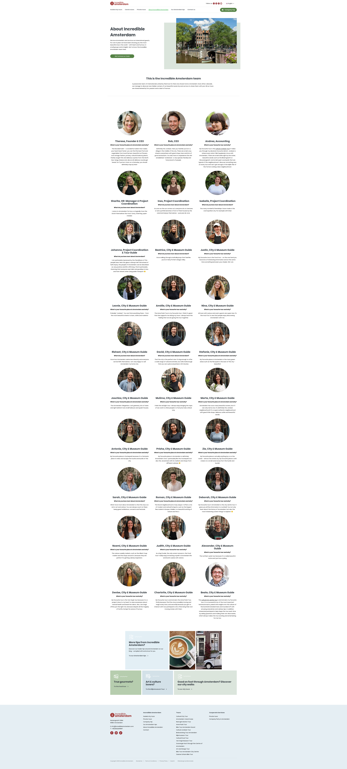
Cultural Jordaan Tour (183, 730)
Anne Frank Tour (181, 724)
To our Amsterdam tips (137, 656)
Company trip (230, 10)
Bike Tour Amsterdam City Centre (187, 752)
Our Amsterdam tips (178, 9)
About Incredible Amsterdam (158, 9)
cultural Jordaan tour (223, 149)
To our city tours (184, 689)
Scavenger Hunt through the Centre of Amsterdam (189, 744)
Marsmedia (190, 761)
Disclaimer (139, 761)
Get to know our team (122, 56)
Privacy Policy (164, 761)
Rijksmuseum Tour (182, 735)
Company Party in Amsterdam (219, 719)
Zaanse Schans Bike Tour (184, 754)
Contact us (191, 9)
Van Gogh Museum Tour (184, 741)
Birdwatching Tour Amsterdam (186, 733)
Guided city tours (116, 9)
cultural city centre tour (209, 600)
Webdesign (181, 761)
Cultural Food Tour (182, 738)
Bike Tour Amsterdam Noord (185, 727)
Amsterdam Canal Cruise (184, 719)
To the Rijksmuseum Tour (155, 689)
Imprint (172, 761)
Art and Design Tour (182, 749)
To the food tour (120, 686)
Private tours (141, 9)
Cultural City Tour (182, 716)
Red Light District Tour (183, 722)
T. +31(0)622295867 (116, 729)
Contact (146, 730)
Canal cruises (129, 9)
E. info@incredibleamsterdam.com (122, 726)
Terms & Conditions (151, 761)
